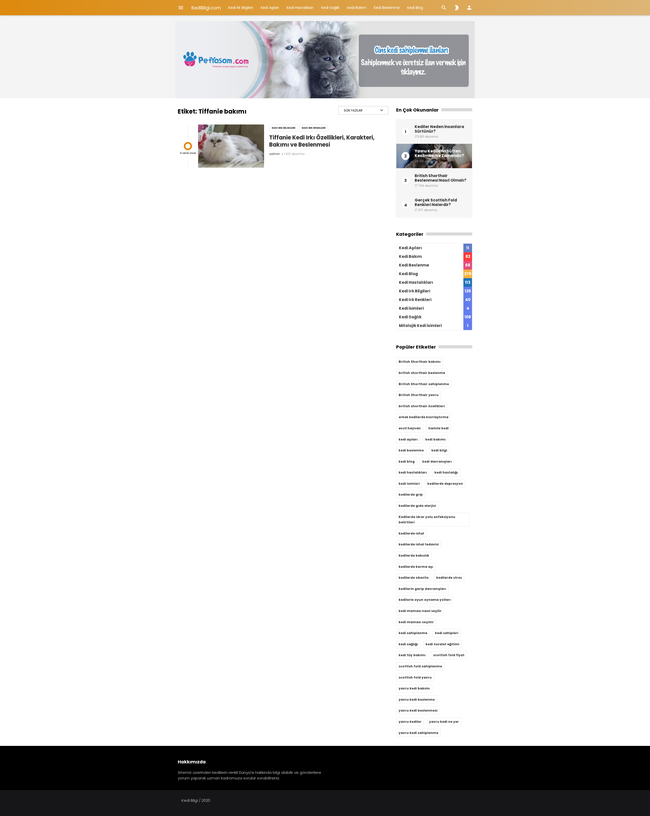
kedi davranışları (437, 461)
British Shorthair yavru (418, 395)
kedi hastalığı (446, 472)
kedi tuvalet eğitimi (442, 644)
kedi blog (407, 461)
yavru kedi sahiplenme (418, 733)
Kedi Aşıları (270, 7)
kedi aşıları (408, 439)
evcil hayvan (410, 428)
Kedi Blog (415, 7)
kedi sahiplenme (413, 633)
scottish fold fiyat (448, 655)
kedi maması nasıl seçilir (420, 611)
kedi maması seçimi (416, 622)
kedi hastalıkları (413, 472)
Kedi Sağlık (330, 7)
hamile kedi (438, 428)
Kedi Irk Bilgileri (240, 7)
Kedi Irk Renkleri (314, 128)
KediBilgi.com (206, 8)
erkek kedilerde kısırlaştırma (423, 417)
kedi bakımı (435, 439)
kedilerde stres (449, 577)
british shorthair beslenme (422, 373)
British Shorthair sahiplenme (424, 384)
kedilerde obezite (414, 577)
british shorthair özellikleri (422, 406)
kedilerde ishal (411, 533)
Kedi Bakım (356, 7)
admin (274, 154)
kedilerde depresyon (445, 483)
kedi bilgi (439, 450)
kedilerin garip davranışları (422, 589)
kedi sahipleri (446, 633)
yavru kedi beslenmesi (418, 710)
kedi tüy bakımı (412, 655)
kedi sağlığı (408, 644)
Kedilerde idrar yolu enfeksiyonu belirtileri (427, 520)
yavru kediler (410, 721)
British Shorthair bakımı (420, 361)
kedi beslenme (411, 450)
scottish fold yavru (415, 677)
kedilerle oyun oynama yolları (425, 600)
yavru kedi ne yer (444, 721)
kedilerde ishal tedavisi (419, 544)
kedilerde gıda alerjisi (417, 506)
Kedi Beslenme (387, 7)
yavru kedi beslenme (417, 699)
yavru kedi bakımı (414, 688)
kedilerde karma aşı (416, 566)
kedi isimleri (409, 483)
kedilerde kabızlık (414, 555)
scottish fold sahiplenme (420, 666)
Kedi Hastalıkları (300, 7)
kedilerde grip (411, 494)
